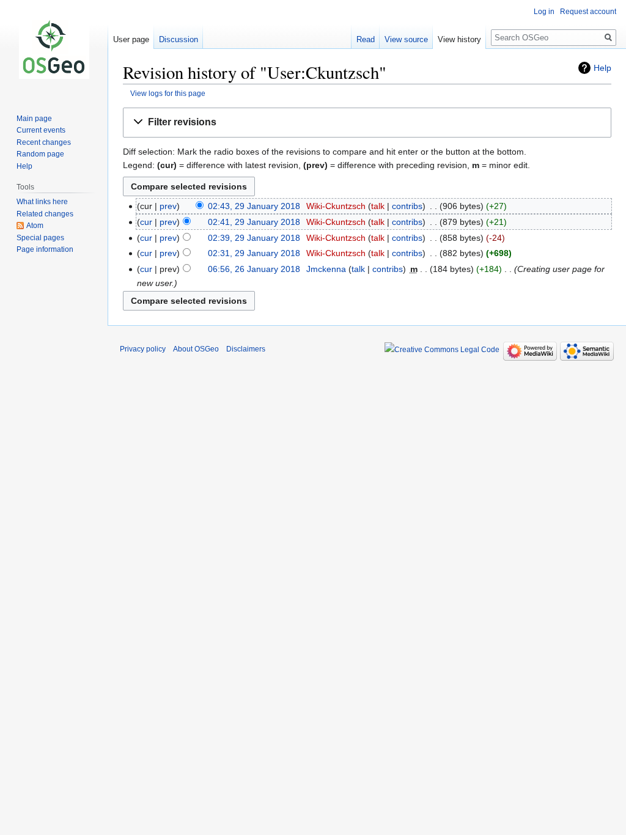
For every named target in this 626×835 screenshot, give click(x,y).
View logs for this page (167, 93)
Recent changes (44, 142)
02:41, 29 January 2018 (254, 222)
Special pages (40, 238)
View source (406, 39)
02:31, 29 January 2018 (254, 253)
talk (378, 206)
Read (365, 39)
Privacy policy (143, 349)
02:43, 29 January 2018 (254, 206)
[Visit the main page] (54, 49)
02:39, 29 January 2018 (254, 238)
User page (131, 39)
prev (168, 206)
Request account (588, 11)
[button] (367, 122)
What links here (42, 201)
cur (146, 222)
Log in (544, 11)
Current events (41, 130)
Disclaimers (245, 349)
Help (602, 68)
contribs (407, 206)
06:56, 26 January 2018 (254, 269)
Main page (34, 118)
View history (459, 39)
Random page (40, 154)
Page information (45, 249)
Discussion (178, 39)
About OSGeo (196, 349)
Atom (34, 225)
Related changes (45, 214)
